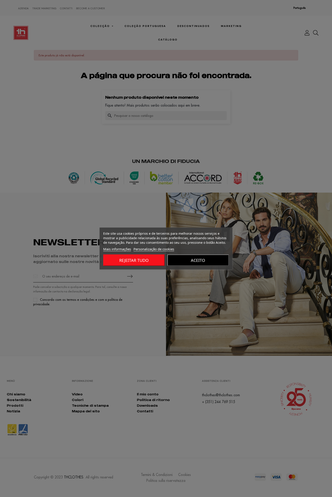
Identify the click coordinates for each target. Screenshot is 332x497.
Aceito (198, 260)
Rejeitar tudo (134, 260)
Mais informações (117, 249)
